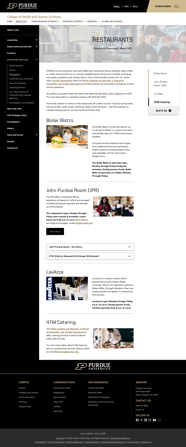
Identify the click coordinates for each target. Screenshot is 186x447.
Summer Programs (17, 83)
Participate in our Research (21, 102)
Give (135, 6)
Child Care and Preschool (21, 78)
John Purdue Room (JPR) (160, 83)
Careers (22, 387)
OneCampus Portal (61, 387)
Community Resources (17, 59)
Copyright (60, 438)
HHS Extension (16, 65)
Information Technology (98, 397)
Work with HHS (14, 108)
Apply (117, 6)
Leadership (12, 39)
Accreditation (13, 121)
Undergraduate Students (44, 21)
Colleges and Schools (28, 392)
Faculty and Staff (95, 387)
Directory (11, 53)
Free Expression (92, 441)
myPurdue (57, 411)
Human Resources (27, 397)
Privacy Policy (133, 441)
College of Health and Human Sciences (34, 16)
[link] (55, 231)
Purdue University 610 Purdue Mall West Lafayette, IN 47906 (147, 391)
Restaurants (14, 74)
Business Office (95, 392)
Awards (10, 141)
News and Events (15, 134)
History (10, 128)
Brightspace (58, 392)
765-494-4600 (142, 405)
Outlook (56, 406)
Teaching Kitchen (17, 87)
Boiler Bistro (160, 73)
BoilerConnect (59, 397)
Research (92, 21)
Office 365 (57, 401)
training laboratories (62, 80)
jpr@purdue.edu (84, 223)
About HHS (21, 21)
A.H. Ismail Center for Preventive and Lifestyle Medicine (20, 95)
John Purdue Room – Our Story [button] (65, 246)
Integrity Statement (74, 441)
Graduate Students (72, 21)
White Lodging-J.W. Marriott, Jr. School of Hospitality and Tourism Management (67, 330)
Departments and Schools (19, 46)
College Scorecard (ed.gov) (113, 441)
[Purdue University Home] (93, 367)
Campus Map (25, 406)
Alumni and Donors (112, 21)
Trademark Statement (120, 438)
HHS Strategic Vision (17, 115)
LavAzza (158, 93)
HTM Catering (162, 102)
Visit (126, 6)
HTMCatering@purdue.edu (65, 351)
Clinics (12, 69)
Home (10, 21)
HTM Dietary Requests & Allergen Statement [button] (74, 256)
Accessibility (40, 441)
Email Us (140, 409)
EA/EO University (56, 441)
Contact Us (12, 147)
